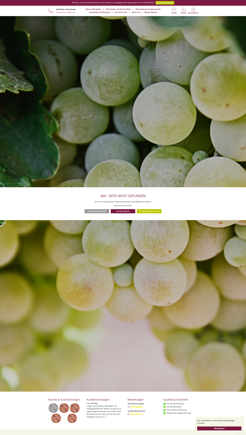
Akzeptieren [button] (219, 428)
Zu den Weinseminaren (149, 211)
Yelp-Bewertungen (136, 403)
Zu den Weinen (123, 211)
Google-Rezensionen (136, 411)
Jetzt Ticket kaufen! (165, 3)
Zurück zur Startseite (97, 211)
